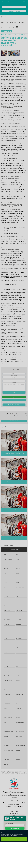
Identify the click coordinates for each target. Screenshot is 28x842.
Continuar (14, 838)
